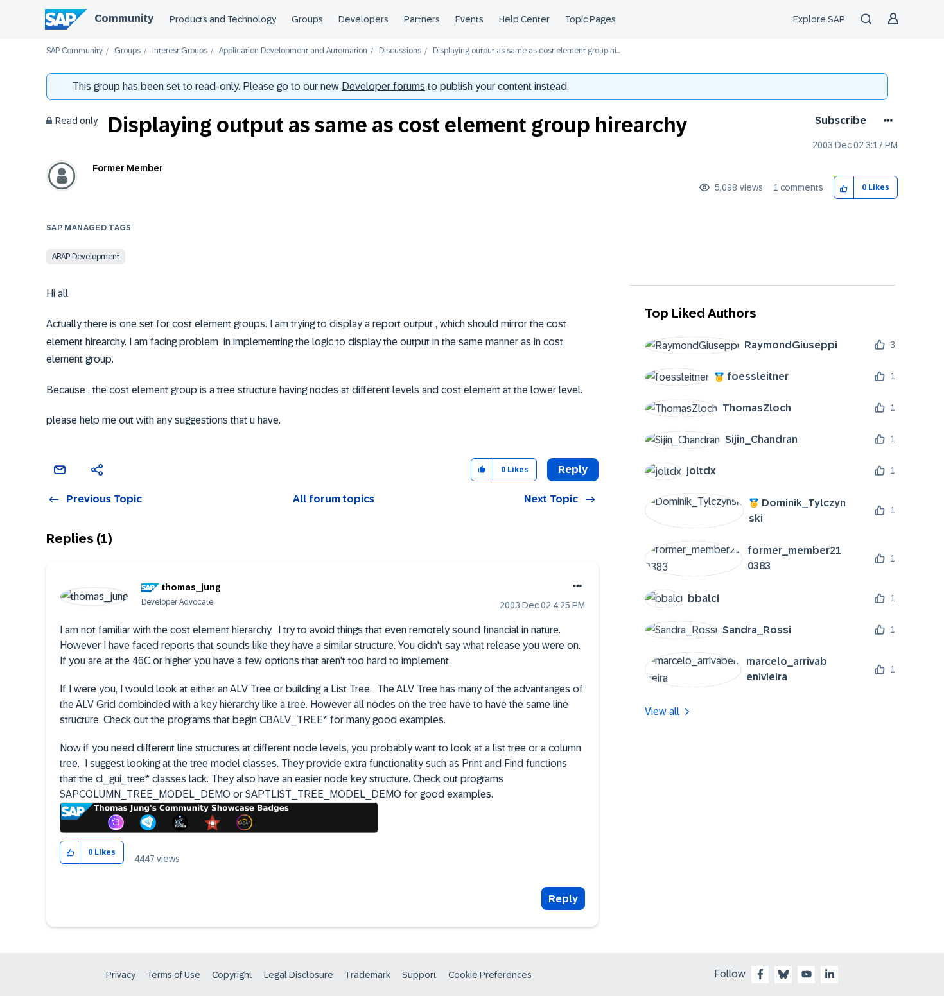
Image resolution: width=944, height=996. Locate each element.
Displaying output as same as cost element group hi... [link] (526, 51)
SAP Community (74, 51)
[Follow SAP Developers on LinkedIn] (830, 974)
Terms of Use (173, 975)
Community (123, 18)
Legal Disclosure (298, 975)
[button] (844, 187)
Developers (363, 19)
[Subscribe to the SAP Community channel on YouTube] (806, 974)
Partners (422, 19)
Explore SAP (819, 19)
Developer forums (383, 86)
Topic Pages (590, 19)
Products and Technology (223, 19)
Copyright (232, 975)
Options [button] (886, 120)
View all (662, 711)
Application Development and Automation (293, 51)
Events (469, 19)
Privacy (120, 975)
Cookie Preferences (490, 975)
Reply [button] (573, 469)
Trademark (367, 975)
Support (419, 975)
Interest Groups (179, 51)
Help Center (524, 19)
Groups (307, 19)
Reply (563, 898)
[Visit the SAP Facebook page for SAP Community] (760, 974)
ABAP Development (85, 256)
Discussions (400, 51)
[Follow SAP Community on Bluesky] (783, 974)
